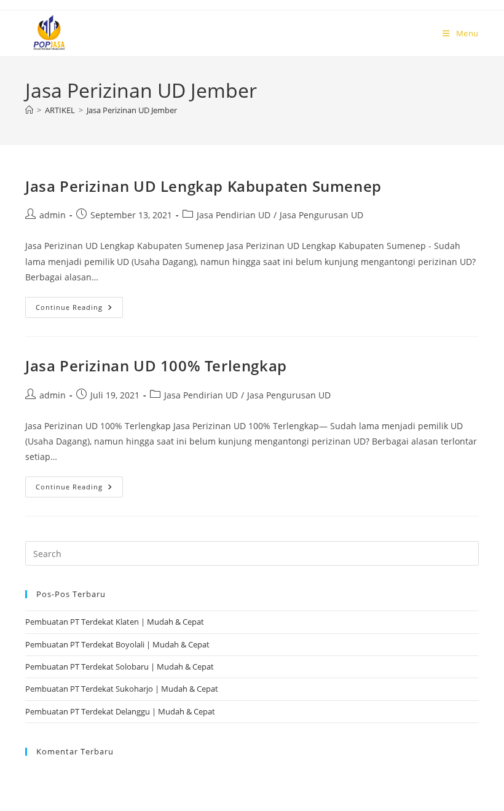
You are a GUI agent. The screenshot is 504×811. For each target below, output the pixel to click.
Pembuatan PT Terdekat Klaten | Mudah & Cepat (114, 621)
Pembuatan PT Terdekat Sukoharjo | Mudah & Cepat (121, 688)
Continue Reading (79, 304)
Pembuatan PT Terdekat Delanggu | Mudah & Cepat (120, 711)
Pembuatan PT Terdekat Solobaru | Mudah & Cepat (119, 666)
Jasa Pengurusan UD (321, 215)
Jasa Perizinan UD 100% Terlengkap (156, 365)
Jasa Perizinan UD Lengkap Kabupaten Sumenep (203, 186)
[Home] (29, 110)
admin (52, 215)
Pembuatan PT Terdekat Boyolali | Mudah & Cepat (117, 644)
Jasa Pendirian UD (233, 215)
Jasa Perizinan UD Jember (132, 110)
